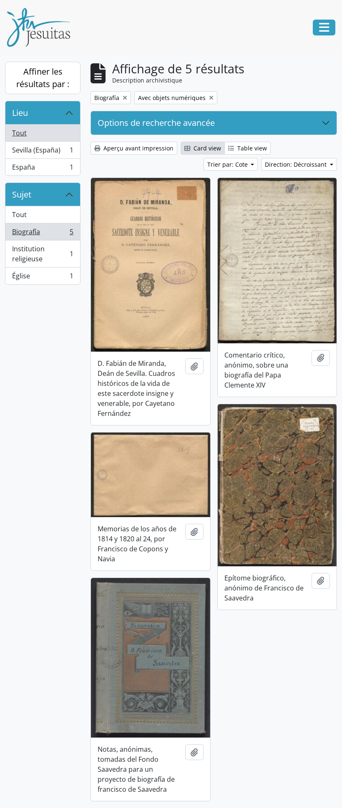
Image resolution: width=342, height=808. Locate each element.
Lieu (20, 112)
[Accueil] (41, 27)
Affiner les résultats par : (42, 78)
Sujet (21, 194)
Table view (251, 148)
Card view (206, 148)
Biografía (42, 233)
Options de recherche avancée (156, 122)
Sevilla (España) (42, 152)
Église (42, 277)
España (42, 169)
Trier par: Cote (228, 164)
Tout (19, 133)
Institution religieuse (42, 253)
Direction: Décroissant (296, 164)
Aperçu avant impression (138, 148)
